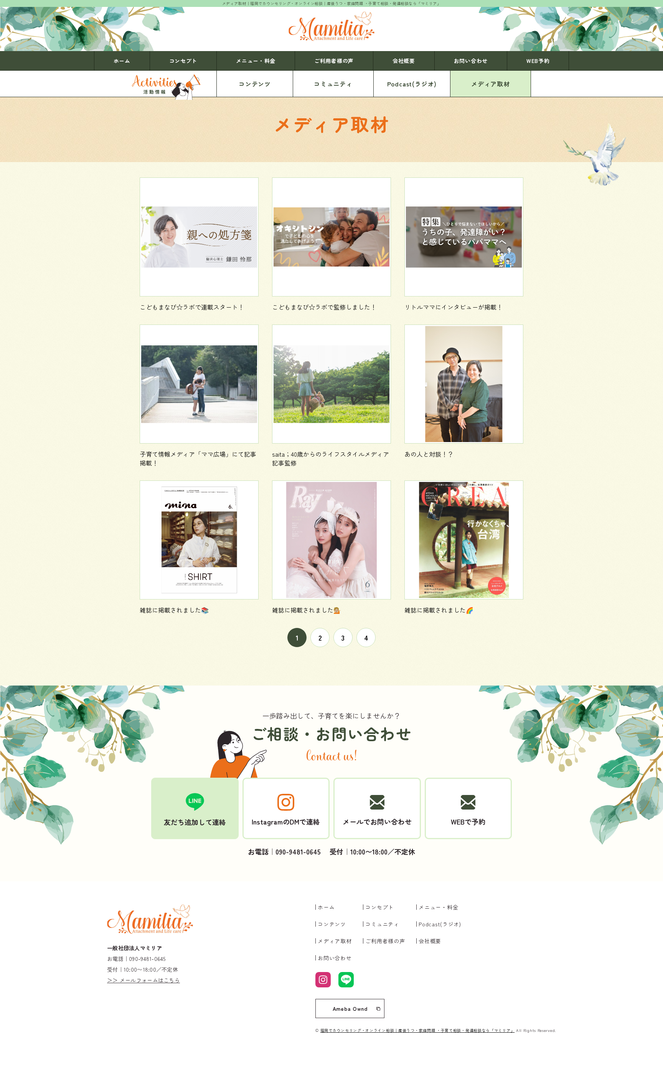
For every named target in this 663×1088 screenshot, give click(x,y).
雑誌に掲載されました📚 (174, 609)
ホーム (122, 61)
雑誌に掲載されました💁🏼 (306, 609)
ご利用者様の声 (334, 61)
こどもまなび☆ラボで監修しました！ (324, 306)
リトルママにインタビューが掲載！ (453, 306)
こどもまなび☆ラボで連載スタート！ (192, 306)
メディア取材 (490, 83)
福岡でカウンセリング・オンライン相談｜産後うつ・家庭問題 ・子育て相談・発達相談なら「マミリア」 (417, 1030)
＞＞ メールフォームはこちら (143, 980)
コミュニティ (333, 83)
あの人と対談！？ (429, 454)
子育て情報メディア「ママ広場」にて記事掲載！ (198, 458)
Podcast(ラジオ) (412, 83)
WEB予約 (538, 61)
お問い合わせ (471, 61)
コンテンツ (255, 83)
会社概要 (404, 61)
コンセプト (183, 61)
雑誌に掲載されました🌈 (438, 609)
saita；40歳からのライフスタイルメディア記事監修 (330, 458)
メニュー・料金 (255, 61)
